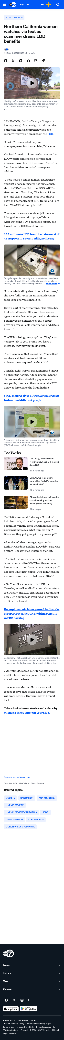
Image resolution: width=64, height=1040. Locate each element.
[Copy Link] (43, 61)
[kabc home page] (8, 953)
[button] (4, 4)
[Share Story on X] (13, 61)
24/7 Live (24, 4)
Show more (51, 284)
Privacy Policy (9, 1020)
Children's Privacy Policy (13, 1024)
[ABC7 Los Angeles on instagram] (22, 1000)
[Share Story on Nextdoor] (28, 61)
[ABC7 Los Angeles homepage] (12, 4)
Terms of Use (8, 1027)
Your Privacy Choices (27, 1020)
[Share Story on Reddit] (20, 61)
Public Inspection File (45, 1027)
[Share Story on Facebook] (5, 61)
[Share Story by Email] (36, 61)
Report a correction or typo (17, 777)
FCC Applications (10, 1030)
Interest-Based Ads (25, 1027)
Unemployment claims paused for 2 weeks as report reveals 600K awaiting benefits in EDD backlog (31, 613)
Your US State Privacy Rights (39, 1024)
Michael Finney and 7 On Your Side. (27, 713)
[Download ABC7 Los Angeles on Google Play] (28, 1008)
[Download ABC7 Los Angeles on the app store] (11, 1008)
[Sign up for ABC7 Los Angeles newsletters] (30, 1000)
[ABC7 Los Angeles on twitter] (14, 1000)
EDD (50, 133)
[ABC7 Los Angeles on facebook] (6, 1000)
